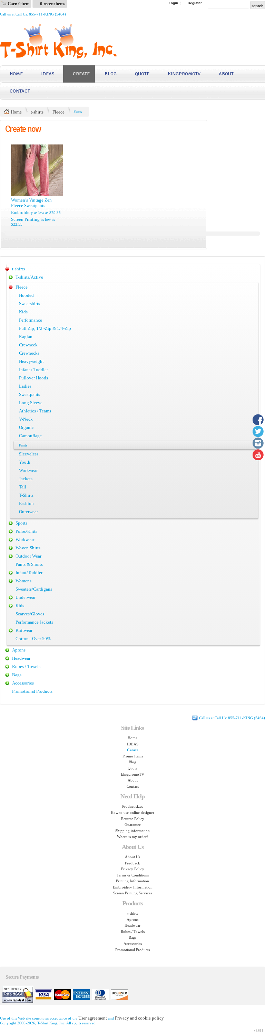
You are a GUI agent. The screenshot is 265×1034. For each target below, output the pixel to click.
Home (16, 74)
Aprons (19, 650)
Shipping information (132, 831)
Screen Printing (25, 219)
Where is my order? (132, 836)
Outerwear (28, 511)
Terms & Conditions (133, 875)
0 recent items (52, 3)
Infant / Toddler (33, 369)
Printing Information (132, 881)
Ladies (25, 386)
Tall (22, 486)
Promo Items (132, 756)
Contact (20, 91)
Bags (16, 674)
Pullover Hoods (33, 377)
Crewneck (28, 344)
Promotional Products (32, 691)
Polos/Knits (26, 531)
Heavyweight (31, 361)
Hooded (26, 295)
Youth (24, 462)
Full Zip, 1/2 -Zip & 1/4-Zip (45, 328)
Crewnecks (29, 353)
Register (195, 3)
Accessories (23, 683)
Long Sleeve (30, 402)
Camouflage (30, 435)
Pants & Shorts (29, 564)
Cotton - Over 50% (33, 638)
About (226, 74)
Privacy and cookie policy (139, 1018)
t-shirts (37, 112)
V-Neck (26, 419)
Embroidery (22, 212)
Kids (23, 311)
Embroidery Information (133, 887)
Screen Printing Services (132, 893)
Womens (23, 580)
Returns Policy (132, 819)
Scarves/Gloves (30, 613)
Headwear (21, 658)
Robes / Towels (26, 666)
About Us (132, 857)
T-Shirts (26, 495)
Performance (30, 320)
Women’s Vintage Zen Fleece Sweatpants (31, 202)
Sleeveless (28, 453)
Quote (142, 74)
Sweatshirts (29, 303)
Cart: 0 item (18, 3)
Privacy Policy (132, 869)
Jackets (25, 478)
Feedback (132, 863)
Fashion (26, 503)
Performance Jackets (34, 622)
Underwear (26, 597)
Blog (111, 74)
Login (173, 3)
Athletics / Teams (35, 410)
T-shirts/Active (29, 277)
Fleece (58, 112)
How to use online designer (132, 812)
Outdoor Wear (28, 556)
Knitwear (24, 630)
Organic (26, 427)
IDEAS (48, 74)
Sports (21, 523)
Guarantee (133, 824)
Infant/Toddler (29, 572)
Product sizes (132, 806)
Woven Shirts (28, 547)
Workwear (28, 470)
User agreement (92, 1018)
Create (81, 74)
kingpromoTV (184, 74)
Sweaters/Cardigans (34, 589)
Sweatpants (29, 394)
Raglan (25, 336)
